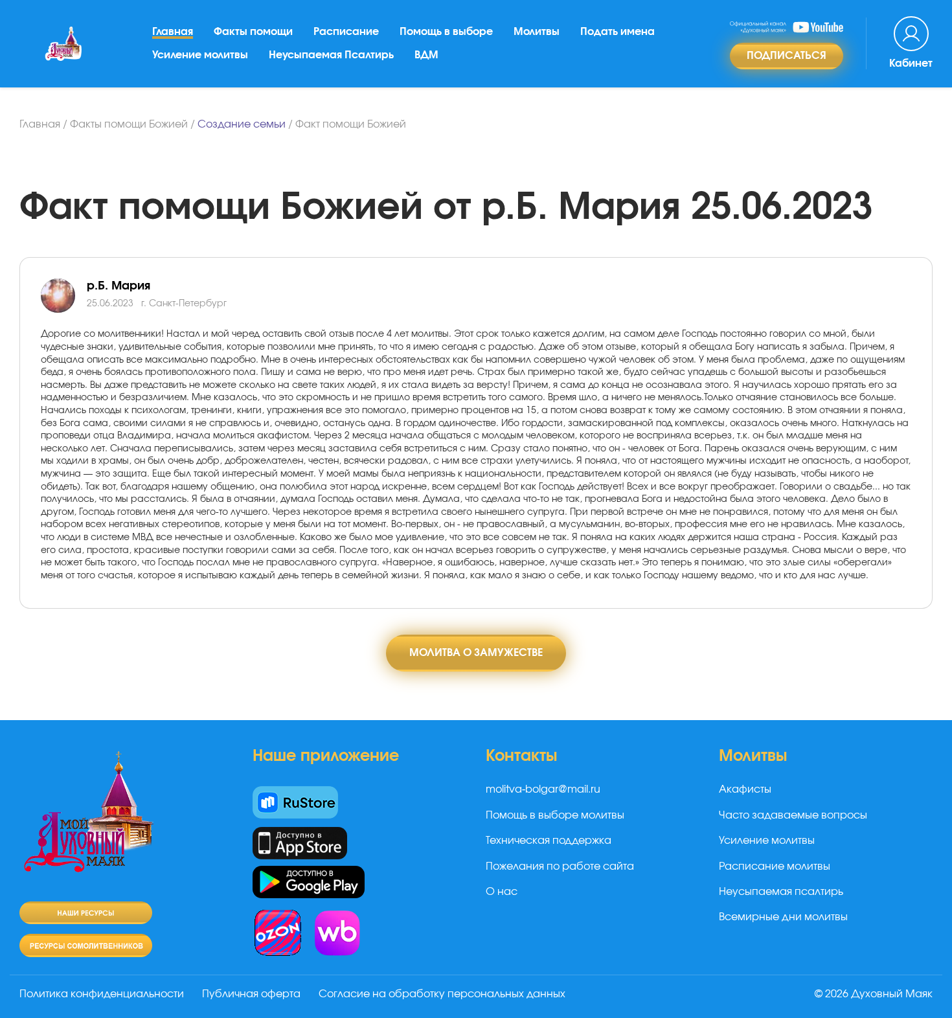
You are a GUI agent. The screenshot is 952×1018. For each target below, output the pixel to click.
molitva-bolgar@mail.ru (543, 789)
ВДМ (426, 55)
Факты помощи (253, 32)
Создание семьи (242, 124)
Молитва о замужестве (476, 653)
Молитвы (537, 32)
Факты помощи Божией (129, 124)
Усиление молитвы (200, 55)
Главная (172, 32)
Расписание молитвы (774, 866)
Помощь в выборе (446, 32)
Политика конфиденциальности (101, 994)
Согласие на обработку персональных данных (442, 994)
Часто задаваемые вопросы (793, 815)
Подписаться (786, 56)
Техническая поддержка (548, 840)
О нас (501, 892)
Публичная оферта (251, 994)
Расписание (346, 32)
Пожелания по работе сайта (560, 866)
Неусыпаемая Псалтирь (331, 55)
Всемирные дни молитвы (783, 917)
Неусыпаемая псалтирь (781, 892)
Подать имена (617, 32)
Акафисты (745, 789)
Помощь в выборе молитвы (555, 815)
